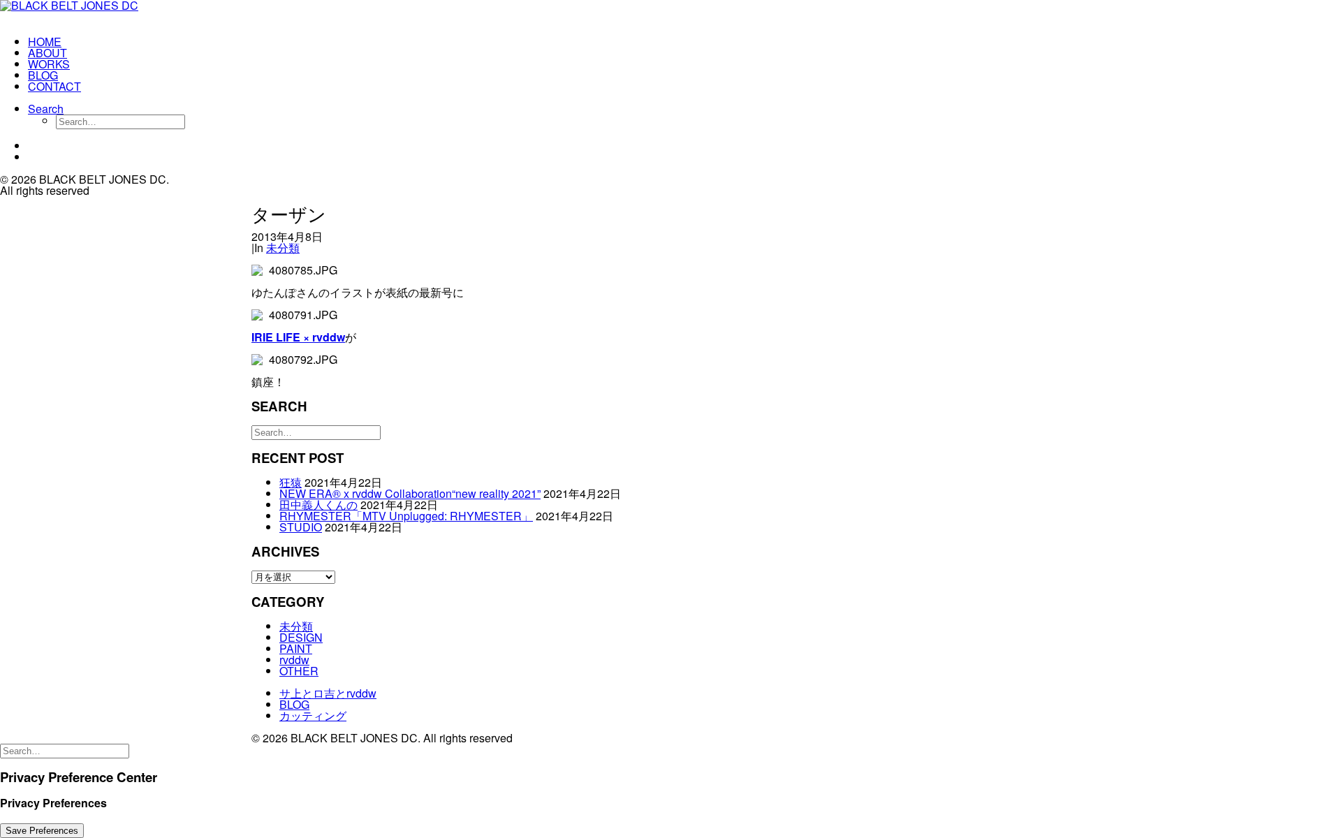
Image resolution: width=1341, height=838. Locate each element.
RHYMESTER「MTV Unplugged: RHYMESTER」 (406, 516)
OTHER (298, 671)
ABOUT (47, 53)
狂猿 (290, 482)
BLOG (43, 75)
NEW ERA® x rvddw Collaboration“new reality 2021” (410, 493)
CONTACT (54, 86)
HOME (44, 42)
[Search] (316, 431)
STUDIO (300, 527)
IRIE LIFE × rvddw (298, 337)
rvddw (294, 660)
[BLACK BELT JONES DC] (88, 12)
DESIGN (301, 637)
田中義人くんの (318, 505)
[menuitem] (102, 41)
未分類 (283, 248)
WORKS (49, 64)
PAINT (295, 648)
